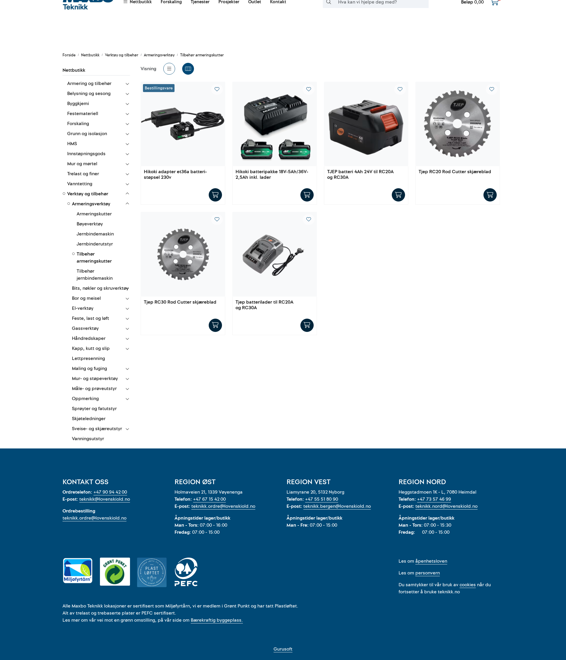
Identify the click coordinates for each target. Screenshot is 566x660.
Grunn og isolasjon (87, 133)
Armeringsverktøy (91, 204)
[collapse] (127, 83)
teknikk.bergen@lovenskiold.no (337, 506)
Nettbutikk (73, 70)
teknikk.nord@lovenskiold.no (446, 506)
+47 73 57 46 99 (434, 499)
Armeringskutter (94, 214)
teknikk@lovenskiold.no (104, 499)
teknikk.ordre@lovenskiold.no (94, 518)
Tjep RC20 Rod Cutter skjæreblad (455, 172)
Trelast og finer (83, 174)
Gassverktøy (85, 328)
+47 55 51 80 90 (321, 499)
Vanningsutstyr (88, 438)
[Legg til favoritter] (217, 89)
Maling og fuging (89, 368)
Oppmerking (85, 398)
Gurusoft (283, 649)
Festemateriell (82, 113)
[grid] (188, 69)
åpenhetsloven (431, 561)
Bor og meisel (86, 298)
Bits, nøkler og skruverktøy (100, 288)
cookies (468, 585)
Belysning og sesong (89, 93)
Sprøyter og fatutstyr (94, 408)
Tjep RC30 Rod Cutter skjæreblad (180, 302)
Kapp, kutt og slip (91, 348)
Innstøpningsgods (86, 153)
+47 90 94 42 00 (110, 492)
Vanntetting (79, 184)
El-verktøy (82, 308)
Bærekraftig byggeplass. (217, 620)
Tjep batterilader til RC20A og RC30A (264, 305)
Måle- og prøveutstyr (94, 388)
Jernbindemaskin (95, 234)
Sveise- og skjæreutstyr (97, 428)
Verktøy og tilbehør (87, 194)
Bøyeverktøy (90, 224)
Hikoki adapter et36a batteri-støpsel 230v (175, 175)
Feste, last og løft (90, 318)
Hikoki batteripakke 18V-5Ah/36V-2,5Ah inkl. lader (272, 175)
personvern (427, 573)
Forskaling (78, 123)
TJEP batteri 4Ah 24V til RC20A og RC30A (360, 175)
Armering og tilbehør (89, 83)
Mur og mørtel (82, 164)
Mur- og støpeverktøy (95, 378)
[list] (169, 69)
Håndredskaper (89, 338)
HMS (72, 143)
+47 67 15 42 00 (209, 499)
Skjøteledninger (89, 418)
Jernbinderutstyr (95, 244)
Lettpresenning (88, 358)
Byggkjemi (78, 103)
